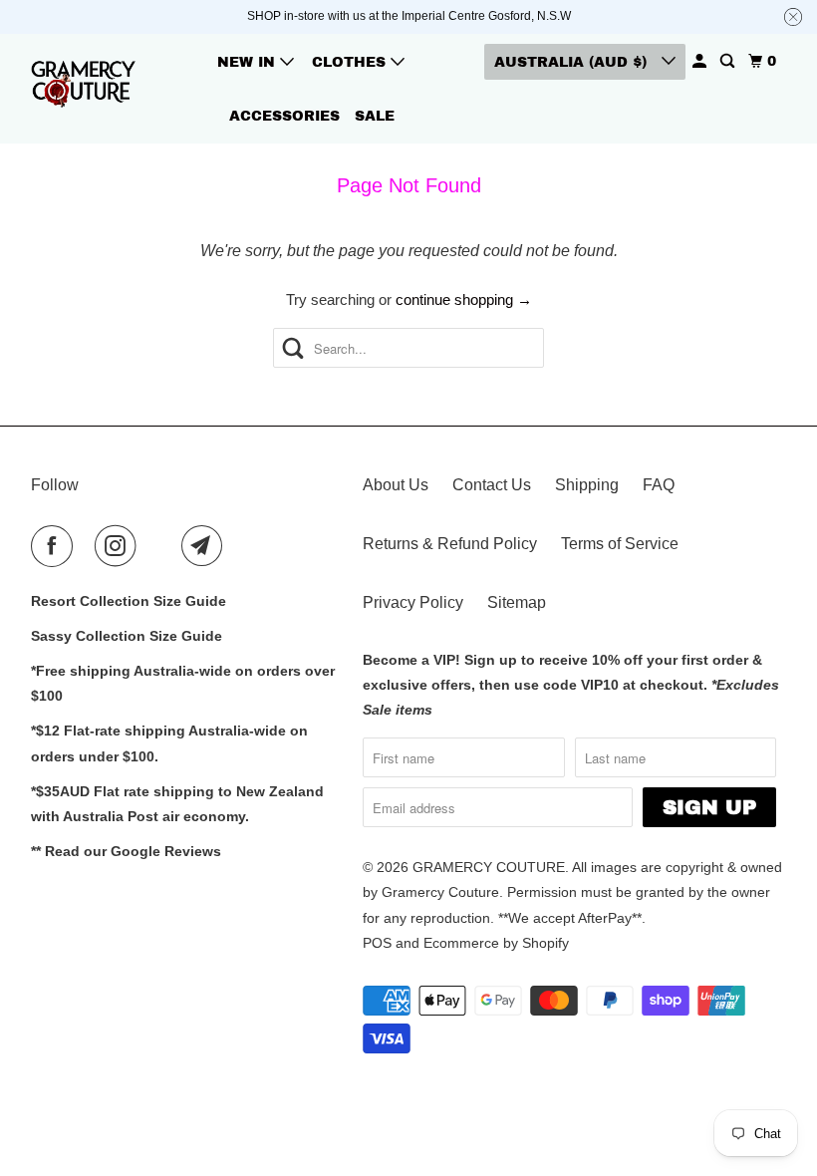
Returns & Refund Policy (450, 543)
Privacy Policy (413, 602)
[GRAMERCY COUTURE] (85, 88)
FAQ (659, 484)
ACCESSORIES (284, 116)
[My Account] (700, 62)
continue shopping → (464, 299)
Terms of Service (620, 543)
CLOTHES (351, 62)
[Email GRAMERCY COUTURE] (206, 546)
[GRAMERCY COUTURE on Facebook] (56, 546)
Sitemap (516, 602)
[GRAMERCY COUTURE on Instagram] (119, 546)
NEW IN (248, 62)
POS (377, 943)
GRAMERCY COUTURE (488, 867)
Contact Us (491, 484)
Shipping (587, 484)
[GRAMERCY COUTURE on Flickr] (162, 546)
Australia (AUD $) (573, 62)
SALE (375, 116)
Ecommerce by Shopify (496, 943)
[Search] (728, 62)
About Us (395, 484)
